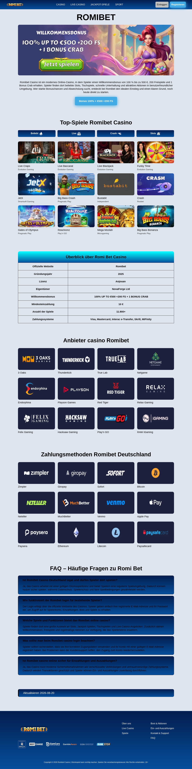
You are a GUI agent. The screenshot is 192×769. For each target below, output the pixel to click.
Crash (113, 133)
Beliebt (34, 133)
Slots (153, 133)
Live (74, 133)
